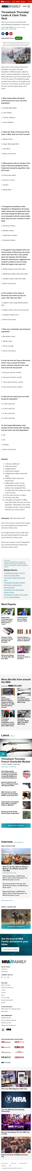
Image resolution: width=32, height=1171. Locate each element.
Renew (18, 1)
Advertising (4, 972)
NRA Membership (6, 1018)
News (2, 29)
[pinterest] (11, 33)
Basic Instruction (8, 846)
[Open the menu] (28, 6)
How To (11, 873)
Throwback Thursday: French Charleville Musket (15, 760)
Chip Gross (20, 564)
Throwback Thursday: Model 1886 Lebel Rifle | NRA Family (23, 721)
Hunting (3, 993)
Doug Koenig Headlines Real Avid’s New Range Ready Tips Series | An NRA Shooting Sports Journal (15, 885)
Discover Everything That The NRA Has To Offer (15, 1133)
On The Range (5, 998)
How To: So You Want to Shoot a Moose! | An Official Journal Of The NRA (15, 868)
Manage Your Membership (8, 1025)
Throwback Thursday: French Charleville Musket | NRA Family (24, 699)
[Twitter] (31, 1)
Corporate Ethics (23, 1163)
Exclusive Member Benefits (8, 1020)
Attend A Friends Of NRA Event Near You (14, 1156)
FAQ (10, 1166)
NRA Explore (4, 1011)
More (11, 736)
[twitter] (7, 33)
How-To (3, 990)
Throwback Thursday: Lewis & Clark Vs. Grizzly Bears (14, 574)
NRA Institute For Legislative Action (11, 1009)
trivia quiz (13, 564)
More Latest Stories (19, 825)
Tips (15, 873)
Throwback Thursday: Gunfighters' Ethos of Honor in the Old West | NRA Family (7, 722)
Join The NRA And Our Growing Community (12, 1110)
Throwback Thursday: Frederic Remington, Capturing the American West (14, 585)
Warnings (3, 1166)
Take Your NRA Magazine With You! (14, 1089)
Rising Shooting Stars (7, 1000)
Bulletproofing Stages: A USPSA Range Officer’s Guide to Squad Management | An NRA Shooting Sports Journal (15, 878)
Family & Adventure (10, 29)
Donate (23, 1)
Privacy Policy (4, 1163)
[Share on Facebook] (3, 33)
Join (13, 1)
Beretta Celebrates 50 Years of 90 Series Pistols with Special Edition (9, 784)
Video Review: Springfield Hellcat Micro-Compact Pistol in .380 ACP (10, 803)
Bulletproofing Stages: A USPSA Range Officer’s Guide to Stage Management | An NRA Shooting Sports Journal (15, 893)
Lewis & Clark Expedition (11, 562)
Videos (3, 1003)
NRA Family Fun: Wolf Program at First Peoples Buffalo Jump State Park (9, 793)
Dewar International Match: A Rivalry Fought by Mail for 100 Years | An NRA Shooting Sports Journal (7, 702)
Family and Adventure (7, 988)
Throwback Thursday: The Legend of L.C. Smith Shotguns (16, 596)
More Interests (18, 842)
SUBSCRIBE (10, 949)
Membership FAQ (6, 1023)
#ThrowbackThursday (15, 565)
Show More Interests (19, 927)
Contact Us (4, 969)
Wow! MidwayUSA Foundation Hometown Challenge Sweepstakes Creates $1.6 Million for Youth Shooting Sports (9, 774)
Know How (6, 873)
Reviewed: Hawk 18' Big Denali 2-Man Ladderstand (10, 812)
